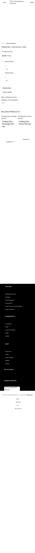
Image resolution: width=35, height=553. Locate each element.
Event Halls (8, 323)
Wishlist (7, 360)
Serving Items (8, 303)
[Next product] (33, 43)
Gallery (7, 333)
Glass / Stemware (9, 309)
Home (3, 43)
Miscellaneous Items (10, 294)
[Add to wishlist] (4, 139)
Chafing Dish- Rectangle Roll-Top (8, 124)
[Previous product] (30, 43)
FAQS (6, 327)
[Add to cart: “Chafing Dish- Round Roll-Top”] (21, 140)
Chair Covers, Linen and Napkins (13, 306)
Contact (7, 336)
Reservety (30, 394)
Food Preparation (11, 43)
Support (7, 363)
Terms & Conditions (10, 330)
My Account (8, 351)
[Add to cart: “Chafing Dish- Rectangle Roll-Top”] (4, 143)
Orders (7, 354)
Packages (7, 297)
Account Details (9, 357)
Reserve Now (7, 88)
